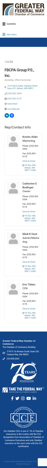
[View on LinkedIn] (7, 117)
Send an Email (28, 161)
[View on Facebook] (12, 117)
